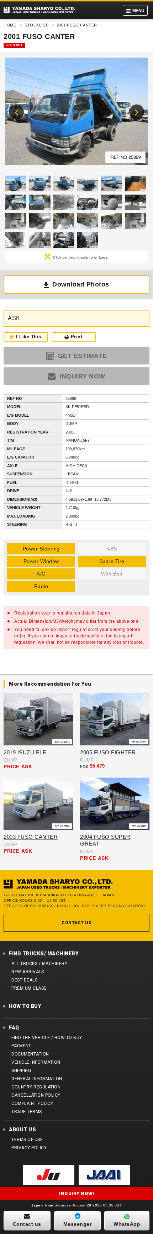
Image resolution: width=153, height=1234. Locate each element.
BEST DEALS (24, 980)
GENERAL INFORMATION (36, 1078)
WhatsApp (127, 1224)
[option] (76, 113)
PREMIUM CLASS (29, 988)
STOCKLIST (36, 25)
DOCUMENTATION (30, 1054)
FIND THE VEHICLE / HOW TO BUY (46, 1037)
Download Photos (80, 284)
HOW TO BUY (25, 1006)
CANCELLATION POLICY (35, 1095)
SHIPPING (21, 1070)
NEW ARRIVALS (27, 971)
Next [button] (136, 111)
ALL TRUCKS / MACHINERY (39, 963)
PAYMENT (21, 1045)
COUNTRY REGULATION (35, 1086)
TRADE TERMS (26, 1111)
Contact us (27, 1224)
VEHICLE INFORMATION (35, 1062)
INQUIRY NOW (81, 376)
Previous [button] (16, 111)
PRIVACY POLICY (29, 1147)
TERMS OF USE (27, 1139)
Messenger (77, 1224)
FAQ (14, 1027)
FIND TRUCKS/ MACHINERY (43, 953)
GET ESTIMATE (81, 355)
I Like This (28, 336)
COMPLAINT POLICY (32, 1103)
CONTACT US (76, 922)
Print (77, 336)
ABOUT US (22, 1129)
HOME (10, 25)
